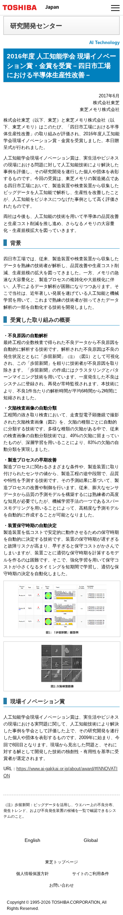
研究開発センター (36, 25)
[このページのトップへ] (110, 905)
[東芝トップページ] (22, 7)
